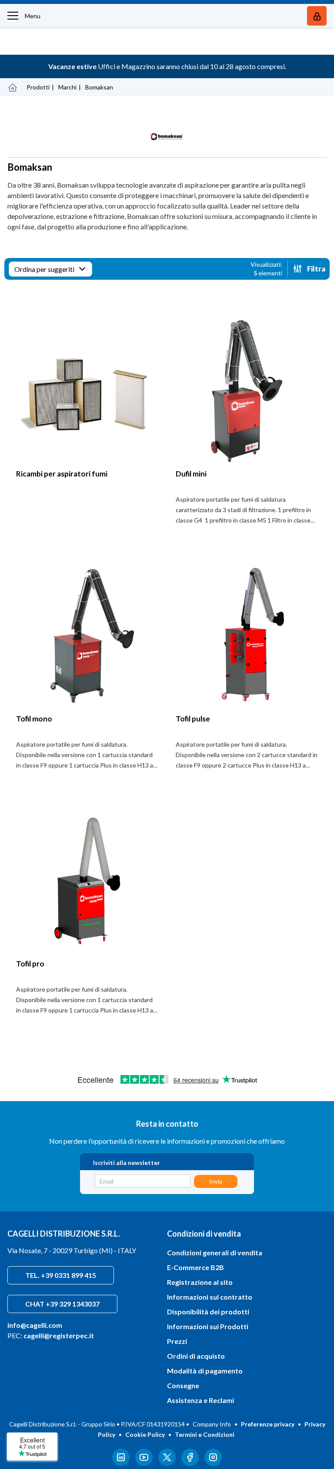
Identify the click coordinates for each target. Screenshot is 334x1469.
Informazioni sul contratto (209, 1297)
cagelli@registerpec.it (58, 1335)
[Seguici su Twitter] (167, 1463)
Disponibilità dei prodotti (208, 1311)
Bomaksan (99, 87)
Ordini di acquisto (196, 1356)
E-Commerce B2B (195, 1267)
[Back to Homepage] (12, 87)
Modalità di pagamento (205, 1370)
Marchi (67, 87)
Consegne (183, 1385)
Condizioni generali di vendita (214, 1252)
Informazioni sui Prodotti (207, 1326)
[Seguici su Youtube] (144, 1463)
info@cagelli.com (34, 1325)
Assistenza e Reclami (200, 1400)
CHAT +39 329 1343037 (62, 1304)
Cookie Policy (145, 1434)
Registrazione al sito (200, 1282)
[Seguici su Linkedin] (121, 1463)
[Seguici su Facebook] (190, 1463)
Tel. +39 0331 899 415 (60, 1275)
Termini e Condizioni (204, 1434)
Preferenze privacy (267, 1424)
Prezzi (177, 1341)
